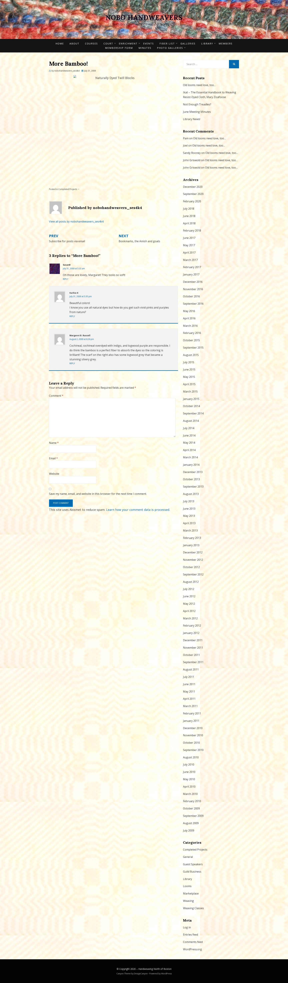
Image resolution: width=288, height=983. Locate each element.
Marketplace (191, 893)
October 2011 (191, 655)
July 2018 (188, 208)
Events (148, 43)
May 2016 (189, 311)
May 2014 (189, 442)
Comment (56, 396)
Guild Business (192, 871)
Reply (65, 279)
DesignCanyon (141, 973)
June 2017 (189, 238)
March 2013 (190, 530)
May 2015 (189, 377)
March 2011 (190, 706)
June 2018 (189, 216)
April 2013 (189, 523)
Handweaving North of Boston (155, 968)
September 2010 (193, 750)
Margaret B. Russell (80, 335)
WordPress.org (192, 949)
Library (207, 43)
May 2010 (189, 779)
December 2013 (192, 472)
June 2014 (189, 435)
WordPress (166, 973)
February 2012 (192, 625)
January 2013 (191, 545)
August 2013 (191, 494)
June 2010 (189, 772)
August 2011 (191, 669)
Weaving (188, 901)
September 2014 (193, 413)
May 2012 (189, 604)
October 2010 (191, 742)
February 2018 (192, 230)
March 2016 (190, 326)
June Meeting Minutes (197, 112)
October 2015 (191, 340)
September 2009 (193, 816)
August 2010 (191, 757)
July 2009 (188, 830)
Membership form (119, 47)
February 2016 (192, 333)
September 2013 (193, 486)
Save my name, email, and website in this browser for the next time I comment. (98, 494)
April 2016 (189, 318)
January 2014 (191, 465)
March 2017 (190, 260)
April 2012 (189, 611)
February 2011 (192, 713)
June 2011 (189, 684)
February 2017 (192, 267)
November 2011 (193, 647)
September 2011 (193, 662)
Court (108, 43)
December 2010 (192, 728)
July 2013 (188, 501)
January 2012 (191, 633)
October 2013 (191, 479)
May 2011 (189, 691)
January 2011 (191, 721)
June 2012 (189, 596)
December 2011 (192, 640)
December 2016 (192, 282)
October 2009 (191, 808)
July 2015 (188, 362)
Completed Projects (67, 189)
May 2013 (189, 516)
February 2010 (192, 801)
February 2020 (192, 201)
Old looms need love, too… (199, 85)
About (74, 43)
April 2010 (189, 786)
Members (225, 43)
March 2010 (190, 794)
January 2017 (191, 274)
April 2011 (189, 699)
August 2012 (191, 582)
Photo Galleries (170, 47)
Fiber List (167, 43)
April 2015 (189, 384)
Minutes (144, 47)
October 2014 (191, 406)
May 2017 (189, 245)
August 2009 (191, 823)
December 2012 (192, 552)
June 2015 (189, 369)
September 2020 (193, 194)
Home (60, 43)
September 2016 (193, 304)
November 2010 (193, 735)
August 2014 (191, 421)
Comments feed (193, 942)
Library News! (191, 119)
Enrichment (128, 43)
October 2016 (191, 296)
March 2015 (190, 391)
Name (54, 443)
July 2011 (188, 677)
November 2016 (193, 289)
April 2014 (189, 450)
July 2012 (188, 589)
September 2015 (193, 347)
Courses (91, 43)
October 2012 (191, 567)
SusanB (66, 264)
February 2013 (192, 538)
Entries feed (190, 934)
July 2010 (188, 764)
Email (53, 458)
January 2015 (191, 399)
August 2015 (191, 355)
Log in (187, 927)
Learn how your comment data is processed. (138, 510)
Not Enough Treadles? (197, 104)
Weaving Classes (193, 908)
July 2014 (188, 428)
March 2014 (190, 457)
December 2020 (192, 187)
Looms (187, 886)
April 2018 (189, 223)
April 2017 (189, 252)
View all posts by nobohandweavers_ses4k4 (76, 221)
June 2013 (189, 508)
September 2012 (193, 574)
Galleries (188, 43)
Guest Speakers (193, 864)
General (188, 857)
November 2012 (193, 560)
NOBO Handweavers (144, 17)
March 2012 (190, 618)
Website (54, 474)
